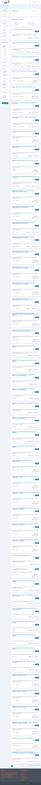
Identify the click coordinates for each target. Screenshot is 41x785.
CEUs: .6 (14, 155)
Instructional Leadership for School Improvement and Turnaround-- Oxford (25, 493)
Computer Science (32, 24)
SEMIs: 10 (17, 186)
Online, (29, 52)
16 (33, 420)
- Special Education (4, 33)
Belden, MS (37, 200)
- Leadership (5, 25)
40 (33, 74)
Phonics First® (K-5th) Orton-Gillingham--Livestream (25, 42)
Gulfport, (29, 186)
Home (2, 7)
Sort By (33, 10)
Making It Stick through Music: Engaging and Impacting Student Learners (23, 389)
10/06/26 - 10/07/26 (36, 733)
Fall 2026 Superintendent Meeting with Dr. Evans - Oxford (24, 622)
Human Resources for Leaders (19, 569)
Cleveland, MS (36, 260)
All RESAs (2, 778)
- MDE (4, 27)
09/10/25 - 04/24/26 (36, 171)
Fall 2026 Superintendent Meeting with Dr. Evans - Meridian (24, 635)
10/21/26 (37, 398)
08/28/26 (37, 669)
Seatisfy (28, 783)
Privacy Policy (23, 776)
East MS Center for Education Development (8, 773)
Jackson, (29, 232)
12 (33, 149)
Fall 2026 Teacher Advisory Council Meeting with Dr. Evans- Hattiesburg (24, 609)
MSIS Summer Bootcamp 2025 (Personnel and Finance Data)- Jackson (24, 147)
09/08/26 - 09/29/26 (36, 278)
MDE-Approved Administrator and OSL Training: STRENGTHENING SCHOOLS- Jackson (23, 299)
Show (37, 10)
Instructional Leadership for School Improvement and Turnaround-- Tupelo (25, 477)
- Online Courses (4, 30)
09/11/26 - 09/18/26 (36, 262)
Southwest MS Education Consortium (7, 776)
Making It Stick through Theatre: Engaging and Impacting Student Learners (23, 375)
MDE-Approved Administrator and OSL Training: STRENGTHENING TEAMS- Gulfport (23, 237)
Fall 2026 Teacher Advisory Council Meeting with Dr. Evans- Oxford (24, 596)
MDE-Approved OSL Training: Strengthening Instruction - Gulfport (25, 177)
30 (33, 45)
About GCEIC (23, 772)
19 (33, 406)
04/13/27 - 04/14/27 (36, 717)
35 (33, 239)
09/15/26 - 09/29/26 (36, 308)
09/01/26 (37, 643)
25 (33, 391)
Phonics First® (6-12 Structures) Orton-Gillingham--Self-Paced (24, 103)
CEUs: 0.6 (14, 761)
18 (33, 449)
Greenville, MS (36, 323)
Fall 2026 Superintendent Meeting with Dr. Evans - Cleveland (24, 662)
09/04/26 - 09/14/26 (36, 325)
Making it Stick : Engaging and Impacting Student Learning (24, 432)
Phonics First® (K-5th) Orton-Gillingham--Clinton (24, 87)
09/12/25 (37, 761)
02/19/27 (37, 427)
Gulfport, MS (37, 80)
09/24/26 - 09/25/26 (36, 186)
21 (33, 349)
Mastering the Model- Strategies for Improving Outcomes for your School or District (23, 330)
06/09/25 (37, 590)
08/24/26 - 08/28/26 (36, 66)
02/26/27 (37, 412)
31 (33, 209)
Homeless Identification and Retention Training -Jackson (24, 581)
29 (33, 495)
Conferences (5, 14)
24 (33, 664)
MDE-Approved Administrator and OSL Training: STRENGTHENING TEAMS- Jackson (23, 223)
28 (33, 693)
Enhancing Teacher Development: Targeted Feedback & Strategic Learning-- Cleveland (25, 723)
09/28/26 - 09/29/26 (36, 246)
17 (33, 377)
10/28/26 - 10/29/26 (36, 701)
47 (33, 31)
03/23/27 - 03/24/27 (36, 519)
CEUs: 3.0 (14, 52)
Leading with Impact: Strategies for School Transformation (22, 461)
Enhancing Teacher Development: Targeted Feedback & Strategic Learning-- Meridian (25, 691)
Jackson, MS (32, 155)
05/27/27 (37, 369)
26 (33, 225)
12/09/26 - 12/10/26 (36, 141)
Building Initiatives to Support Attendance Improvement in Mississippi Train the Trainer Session (24, 752)
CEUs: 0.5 (14, 355)
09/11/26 (37, 441)
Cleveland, (32, 669)
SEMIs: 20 (21, 52)
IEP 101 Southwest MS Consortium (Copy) (21, 555)
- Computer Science (5, 36)
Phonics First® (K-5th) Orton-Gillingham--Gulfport (24, 71)
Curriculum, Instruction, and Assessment (22, 738)
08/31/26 (37, 603)
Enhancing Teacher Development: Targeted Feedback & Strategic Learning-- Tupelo (25, 675)
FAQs (22, 775)
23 (33, 301)
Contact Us (23, 778)
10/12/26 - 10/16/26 (36, 82)
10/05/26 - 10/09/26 (36, 98)
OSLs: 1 (14, 186)
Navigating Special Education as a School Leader (24, 131)
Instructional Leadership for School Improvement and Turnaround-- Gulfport (25, 524)
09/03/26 (37, 616)
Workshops (6, 7)
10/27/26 (37, 564)
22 (33, 59)
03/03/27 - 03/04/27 (36, 551)
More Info (37, 31)
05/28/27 (37, 355)
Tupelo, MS (37, 485)
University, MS (36, 276)
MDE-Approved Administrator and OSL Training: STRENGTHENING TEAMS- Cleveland (23, 252)
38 (33, 179)
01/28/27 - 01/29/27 (36, 487)
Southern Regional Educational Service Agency (9, 777)
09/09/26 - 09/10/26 (36, 341)
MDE (29, 22)
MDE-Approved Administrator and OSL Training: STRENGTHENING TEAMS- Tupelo (23, 191)
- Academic (5, 17)
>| (17, 765)
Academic (16, 22)
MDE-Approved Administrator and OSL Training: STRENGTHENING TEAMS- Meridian (23, 207)
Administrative (16, 23)
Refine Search (5, 103)
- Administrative (5, 20)
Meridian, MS (37, 216)
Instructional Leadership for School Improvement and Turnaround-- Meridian (25, 509)
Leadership (16, 24)
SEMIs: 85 (14, 170)
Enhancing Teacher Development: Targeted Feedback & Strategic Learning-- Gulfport (25, 707)
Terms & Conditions (24, 777)
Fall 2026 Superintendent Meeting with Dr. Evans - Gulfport (24, 648)
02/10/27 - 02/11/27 (36, 747)
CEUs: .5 (14, 564)
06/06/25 (37, 155)
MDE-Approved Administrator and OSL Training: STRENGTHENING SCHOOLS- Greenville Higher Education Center (25, 314)
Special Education (32, 23)
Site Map (22, 780)
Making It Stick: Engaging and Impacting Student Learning (24, 346)
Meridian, (32, 384)
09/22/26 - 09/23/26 (36, 294)
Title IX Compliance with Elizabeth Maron (22, 29)
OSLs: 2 (18, 52)
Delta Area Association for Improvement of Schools (10, 772)
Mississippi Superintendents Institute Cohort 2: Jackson (25, 160)
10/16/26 (37, 384)
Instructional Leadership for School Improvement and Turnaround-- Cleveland (25, 540)
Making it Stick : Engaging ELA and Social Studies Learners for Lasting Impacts (23, 418)
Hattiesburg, (32, 427)
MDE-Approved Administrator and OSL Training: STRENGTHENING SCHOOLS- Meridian (23, 283)
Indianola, (32, 398)
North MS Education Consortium (6, 775)
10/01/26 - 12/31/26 (36, 112)
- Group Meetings (4, 23)
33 (33, 193)
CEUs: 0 (14, 603)
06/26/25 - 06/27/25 (36, 471)
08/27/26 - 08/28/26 (36, 217)
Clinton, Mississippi (36, 96)
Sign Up (34, 2)
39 (33, 254)
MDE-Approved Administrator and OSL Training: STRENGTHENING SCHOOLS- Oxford (23, 267)
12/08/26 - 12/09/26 (36, 535)
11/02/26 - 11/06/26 (36, 52)
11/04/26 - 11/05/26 (36, 576)
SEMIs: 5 (17, 155)
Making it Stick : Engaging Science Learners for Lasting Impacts (25, 404)
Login (30, 2)
